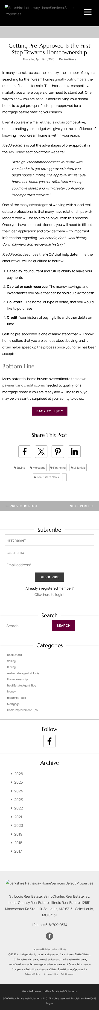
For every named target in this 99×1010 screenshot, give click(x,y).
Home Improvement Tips (22, 710)
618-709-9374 (56, 924)
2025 (18, 782)
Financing (59, 468)
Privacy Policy (32, 974)
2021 (18, 816)
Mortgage (38, 468)
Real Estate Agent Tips (21, 685)
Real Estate (14, 655)
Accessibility (51, 974)
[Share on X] (41, 451)
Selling (11, 661)
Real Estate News (47, 477)
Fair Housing (67, 974)
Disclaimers (78, 998)
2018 (18, 842)
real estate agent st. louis (23, 673)
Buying (11, 667)
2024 (18, 791)
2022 (18, 808)
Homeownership (17, 679)
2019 (18, 834)
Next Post (80, 506)
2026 (18, 773)
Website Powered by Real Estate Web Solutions (49, 991)
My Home (16, 152)
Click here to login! (49, 594)
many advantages (34, 204)
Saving (20, 468)
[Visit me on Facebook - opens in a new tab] (49, 741)
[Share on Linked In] (74, 451)
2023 (18, 799)
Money (11, 691)
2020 (18, 825)
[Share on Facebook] (24, 451)
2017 (18, 851)
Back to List (48, 411)
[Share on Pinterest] (58, 451)
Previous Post (23, 506)
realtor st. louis (16, 698)
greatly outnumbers (71, 79)
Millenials (79, 468)
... (64, 477)
